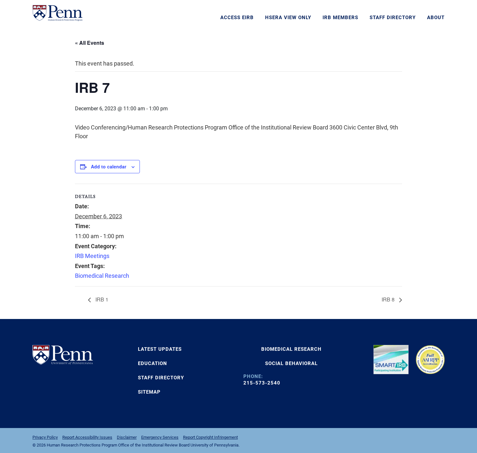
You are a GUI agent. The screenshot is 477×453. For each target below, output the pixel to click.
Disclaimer (127, 437)
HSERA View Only (288, 17)
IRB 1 (101, 299)
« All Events (89, 42)
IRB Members (340, 17)
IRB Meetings (92, 255)
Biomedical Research (102, 275)
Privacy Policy (45, 437)
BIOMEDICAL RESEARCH (291, 349)
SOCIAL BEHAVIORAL (291, 363)
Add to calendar (108, 166)
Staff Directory (393, 17)
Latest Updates (160, 349)
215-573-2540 (261, 383)
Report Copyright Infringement (210, 437)
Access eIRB (237, 17)
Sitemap (149, 392)
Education (152, 363)
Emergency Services (159, 437)
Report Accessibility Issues (87, 437)
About (436, 17)
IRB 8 (389, 299)
